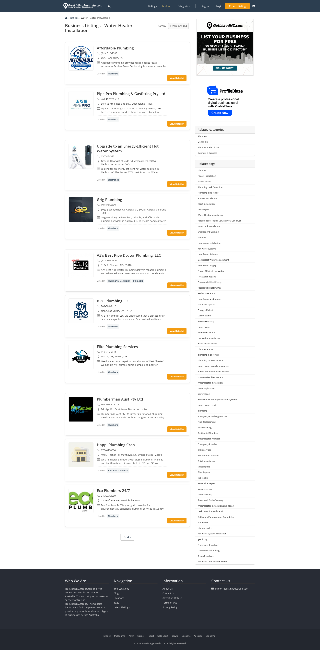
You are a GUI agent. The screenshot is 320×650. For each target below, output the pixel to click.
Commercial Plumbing (209, 550)
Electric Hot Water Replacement (213, 259)
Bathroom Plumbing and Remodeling (216, 516)
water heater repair (207, 343)
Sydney (107, 635)
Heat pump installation (209, 242)
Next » (127, 537)
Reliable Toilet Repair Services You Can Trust (219, 220)
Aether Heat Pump (207, 293)
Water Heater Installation (210, 215)
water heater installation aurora (213, 366)
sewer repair (204, 393)
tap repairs (203, 477)
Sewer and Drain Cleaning (210, 500)
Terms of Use (169, 602)
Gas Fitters (203, 522)
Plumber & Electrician (119, 280)
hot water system (206, 304)
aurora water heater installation (213, 371)
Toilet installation (206, 203)
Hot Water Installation (209, 338)
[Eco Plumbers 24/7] (81, 500)
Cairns (140, 635)
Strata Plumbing (206, 556)
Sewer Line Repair (206, 483)
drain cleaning (205, 427)
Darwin (175, 635)
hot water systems (207, 248)
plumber (202, 170)
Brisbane (186, 635)
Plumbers (113, 73)
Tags (116, 602)
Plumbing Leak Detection (210, 187)
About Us (167, 588)
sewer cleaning (205, 494)
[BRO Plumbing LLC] (81, 311)
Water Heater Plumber (209, 438)
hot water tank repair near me (212, 561)
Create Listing (237, 6)
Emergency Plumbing (208, 231)
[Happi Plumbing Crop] (81, 454)
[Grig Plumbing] (81, 209)
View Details (176, 77)
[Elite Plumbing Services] (81, 356)
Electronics (113, 179)
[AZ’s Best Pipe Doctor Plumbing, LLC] (81, 265)
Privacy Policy (169, 607)
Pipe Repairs (204, 472)
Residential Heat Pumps (209, 287)
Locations (119, 598)
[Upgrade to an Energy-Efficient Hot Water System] (81, 156)
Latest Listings (122, 607)
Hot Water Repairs (207, 276)
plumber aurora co (207, 349)
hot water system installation (212, 533)
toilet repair (203, 209)
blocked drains (205, 528)
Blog (116, 593)
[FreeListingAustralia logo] (82, 5)
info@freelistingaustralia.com (231, 588)
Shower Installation (207, 198)
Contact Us (168, 593)
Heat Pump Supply (207, 265)
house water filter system (210, 377)
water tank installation (209, 226)
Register (206, 6)
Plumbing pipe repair (208, 192)
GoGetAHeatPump (207, 332)
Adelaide (198, 635)
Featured (167, 6)
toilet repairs (204, 466)
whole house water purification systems (217, 399)
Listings (152, 6)
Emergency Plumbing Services (212, 416)
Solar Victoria (204, 315)
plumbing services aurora (210, 360)
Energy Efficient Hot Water (211, 270)
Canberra (210, 635)
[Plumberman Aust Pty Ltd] (81, 409)
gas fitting (203, 539)
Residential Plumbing (208, 433)
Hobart (150, 635)
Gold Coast (162, 635)
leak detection (205, 488)
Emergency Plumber (208, 444)
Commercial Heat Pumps (210, 282)
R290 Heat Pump (206, 321)
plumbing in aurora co (209, 354)
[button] (254, 6)
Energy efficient (205, 310)
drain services (204, 449)
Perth (131, 635)
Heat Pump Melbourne (209, 298)
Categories (184, 6)
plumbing (202, 410)
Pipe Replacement (207, 421)
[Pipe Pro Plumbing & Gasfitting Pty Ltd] (81, 103)
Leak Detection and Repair (211, 511)
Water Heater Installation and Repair (216, 505)
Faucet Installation (207, 175)
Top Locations (121, 588)
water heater (204, 326)
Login (219, 6)
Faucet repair (204, 181)
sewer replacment (206, 388)
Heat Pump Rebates (208, 254)
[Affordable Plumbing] (81, 58)
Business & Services (118, 470)
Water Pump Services (208, 455)
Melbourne (119, 635)
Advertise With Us (172, 598)
